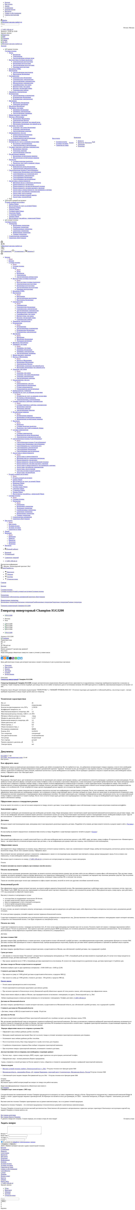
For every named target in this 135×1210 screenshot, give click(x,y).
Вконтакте (10, 572)
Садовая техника (18, 266)
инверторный (13, 679)
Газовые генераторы (75, 602)
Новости (4, 1151)
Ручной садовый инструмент (22, 478)
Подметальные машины (25, 415)
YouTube (10, 577)
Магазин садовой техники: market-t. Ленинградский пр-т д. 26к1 (24, 1069)
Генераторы (21, 504)
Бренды (3, 1178)
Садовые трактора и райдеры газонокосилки (32, 405)
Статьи (3, 1172)
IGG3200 (4, 756)
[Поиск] (2, 248)
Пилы (19, 271)
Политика (4, 1158)
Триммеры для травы (24, 348)
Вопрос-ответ (5, 1176)
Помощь (3, 1162)
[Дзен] (6, 1188)
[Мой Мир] (7, 658)
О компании (5, 1149)
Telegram (10, 574)
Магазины (4, 1156)
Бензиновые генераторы (9, 602)
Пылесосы (20, 424)
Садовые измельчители (24, 433)
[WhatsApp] (16, 658)
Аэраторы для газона (24, 373)
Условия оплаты (6, 1163)
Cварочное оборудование (36, 597)
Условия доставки (7, 1165)
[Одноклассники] (5, 658)
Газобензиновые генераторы (42, 602)
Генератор (4, 679)
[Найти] (1, 26)
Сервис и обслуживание (9, 1169)
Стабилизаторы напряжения (18, 597)
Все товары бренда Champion (10, 1117)
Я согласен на (19, 1142)
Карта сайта (5, 1181)
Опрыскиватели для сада (25, 383)
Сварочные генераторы (60, 602)
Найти (3, 1201)
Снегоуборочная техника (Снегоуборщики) (31, 442)
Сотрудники (5, 1153)
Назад (11, 259)
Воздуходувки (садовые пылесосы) (28, 282)
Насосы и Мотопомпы (24, 360)
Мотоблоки (20, 337)
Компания (12, 536)
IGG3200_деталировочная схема (12, 757)
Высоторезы (21, 296)
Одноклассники (12, 579)
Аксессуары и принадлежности (27, 456)
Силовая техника (18, 499)
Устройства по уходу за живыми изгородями (32, 396)
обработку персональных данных (24, 1142)
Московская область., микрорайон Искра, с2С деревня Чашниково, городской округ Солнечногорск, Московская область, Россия (46, 1072)
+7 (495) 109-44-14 (7, 29)
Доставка (130, 824)
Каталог (11, 261)
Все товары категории (8, 1115)
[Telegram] (21, 658)
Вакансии (4, 1155)
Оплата (94, 832)
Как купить (12, 524)
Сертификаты (5, 1171)
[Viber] (13, 658)
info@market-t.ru (8, 568)
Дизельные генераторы (25, 602)
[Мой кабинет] (2, 242)
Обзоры (3, 1179)
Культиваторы (21, 326)
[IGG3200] (8, 615)
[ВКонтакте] (2, 658)
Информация (5, 1160)
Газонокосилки (22, 305)
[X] (10, 658)
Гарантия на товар (7, 1167)
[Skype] (18, 658)
